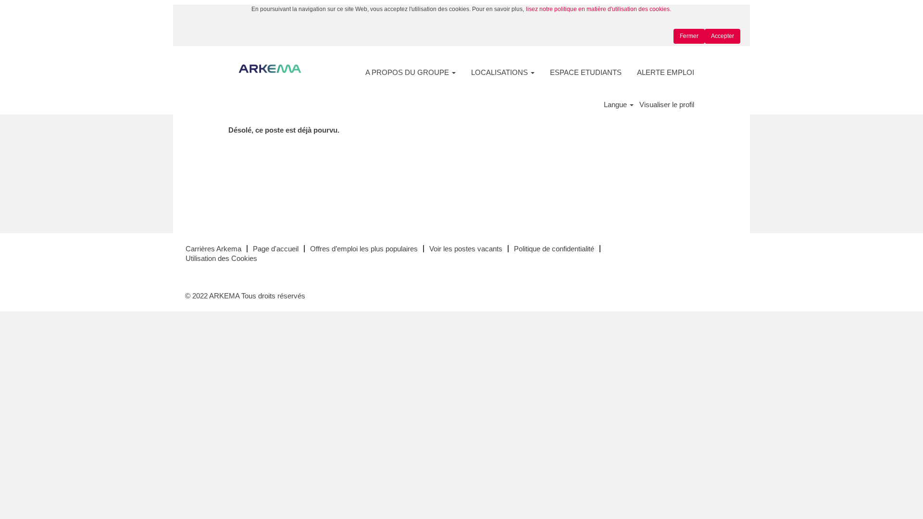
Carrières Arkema (213, 249)
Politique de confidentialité (554, 249)
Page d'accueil (276, 249)
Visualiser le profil (666, 104)
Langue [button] (616, 104)
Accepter (722, 36)
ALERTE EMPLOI (665, 72)
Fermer (689, 36)
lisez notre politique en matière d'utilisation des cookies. (598, 9)
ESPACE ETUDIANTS (586, 72)
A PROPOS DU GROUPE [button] (408, 72)
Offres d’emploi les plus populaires (364, 249)
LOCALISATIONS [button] (500, 72)
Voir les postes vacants (465, 249)
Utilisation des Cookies (221, 258)
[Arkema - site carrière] (270, 69)
